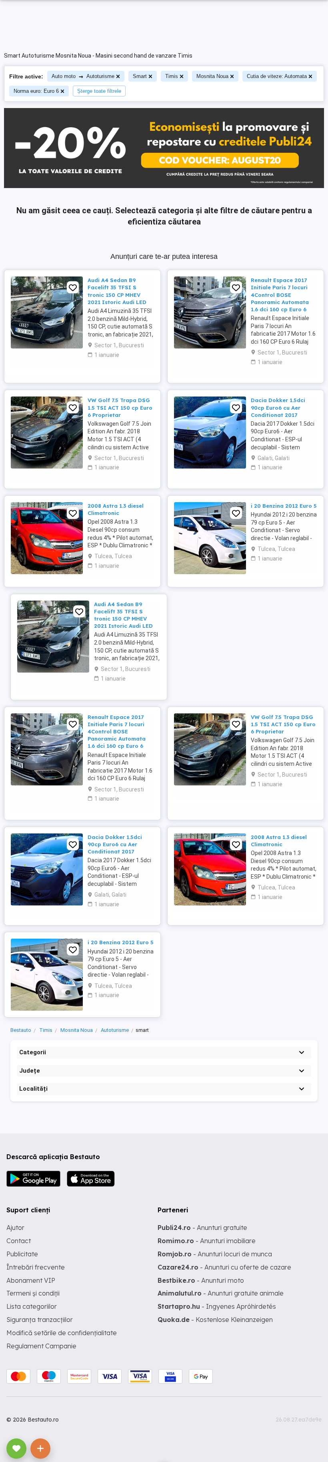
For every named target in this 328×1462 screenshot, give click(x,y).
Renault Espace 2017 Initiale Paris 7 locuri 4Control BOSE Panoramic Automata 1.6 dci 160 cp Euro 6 (280, 294)
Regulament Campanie (41, 1346)
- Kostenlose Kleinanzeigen (215, 1320)
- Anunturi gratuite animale (221, 1293)
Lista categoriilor (31, 1306)
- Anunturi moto (201, 1280)
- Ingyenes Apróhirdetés (217, 1306)
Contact (18, 1241)
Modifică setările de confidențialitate (61, 1333)
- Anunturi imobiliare (207, 1241)
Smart (140, 76)
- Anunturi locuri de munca (215, 1254)
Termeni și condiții (33, 1293)
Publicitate (22, 1254)
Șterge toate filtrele (99, 91)
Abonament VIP (30, 1280)
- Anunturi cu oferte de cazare (224, 1267)
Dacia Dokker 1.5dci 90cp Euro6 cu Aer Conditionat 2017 (278, 407)
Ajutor (15, 1228)
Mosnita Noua (212, 76)
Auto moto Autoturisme (83, 76)
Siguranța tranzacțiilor (39, 1320)
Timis (171, 76)
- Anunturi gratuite (202, 1228)
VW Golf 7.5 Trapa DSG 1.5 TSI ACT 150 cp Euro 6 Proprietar (120, 407)
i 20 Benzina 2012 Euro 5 (284, 506)
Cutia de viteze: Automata (277, 76)
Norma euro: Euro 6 (36, 91)
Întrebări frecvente (35, 1267)
